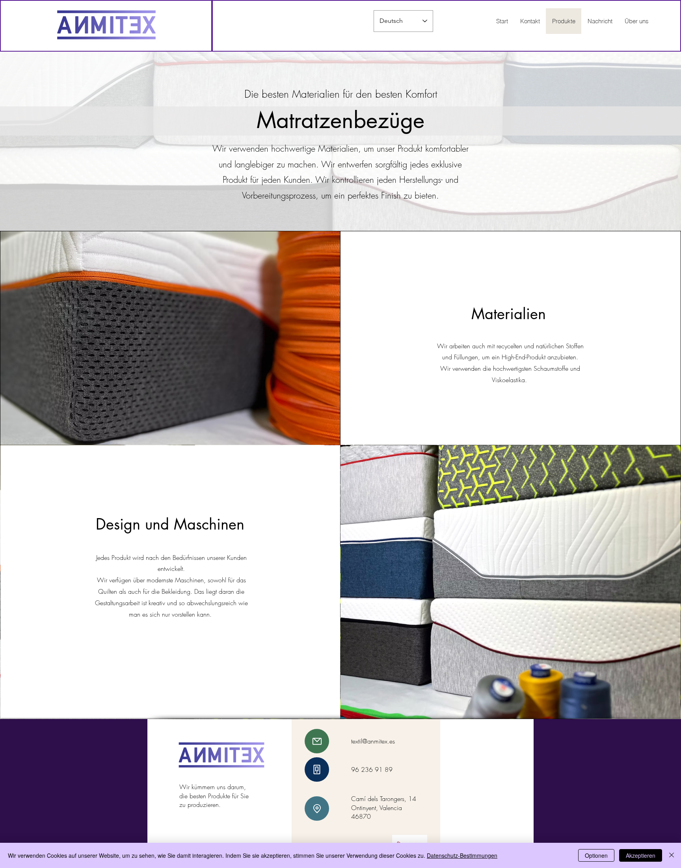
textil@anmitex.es (373, 741)
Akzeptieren (640, 855)
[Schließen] (671, 855)
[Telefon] (317, 769)
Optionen (596, 855)
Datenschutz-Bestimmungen (462, 855)
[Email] (317, 741)
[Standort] (317, 808)
